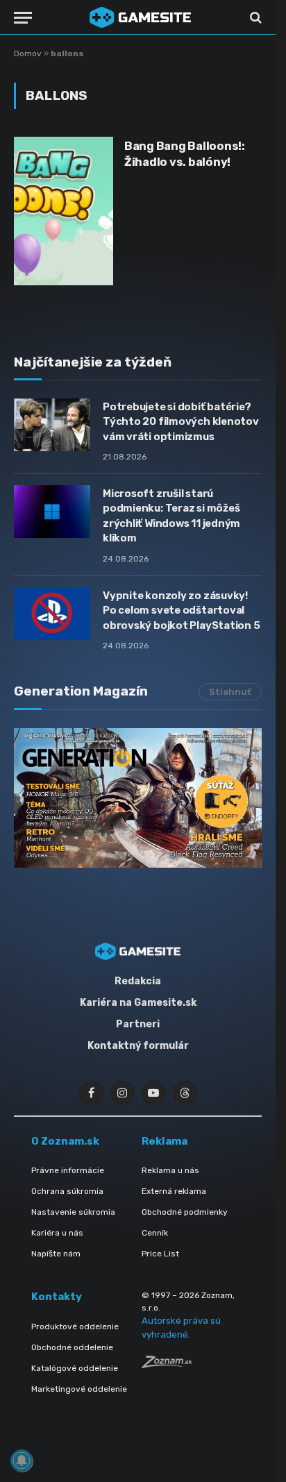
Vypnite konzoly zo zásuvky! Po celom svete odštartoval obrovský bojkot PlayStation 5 (181, 610)
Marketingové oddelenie (79, 1389)
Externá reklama (174, 1191)
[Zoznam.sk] (167, 1364)
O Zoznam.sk (65, 1141)
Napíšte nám (56, 1253)
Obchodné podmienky (185, 1212)
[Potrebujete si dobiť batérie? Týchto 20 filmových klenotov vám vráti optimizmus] (52, 424)
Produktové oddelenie (75, 1326)
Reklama (164, 1141)
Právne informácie (67, 1170)
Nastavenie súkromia (73, 1212)
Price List (160, 1253)
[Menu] (23, 17)
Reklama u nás (170, 1170)
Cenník (155, 1233)
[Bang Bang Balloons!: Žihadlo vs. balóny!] (63, 211)
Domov (28, 53)
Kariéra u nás (57, 1233)
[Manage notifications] (21, 1460)
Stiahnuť (230, 692)
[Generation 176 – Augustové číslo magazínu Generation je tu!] (138, 798)
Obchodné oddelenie (72, 1347)
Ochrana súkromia (67, 1191)
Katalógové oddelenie (74, 1368)
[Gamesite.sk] (140, 17)
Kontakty (56, 1296)
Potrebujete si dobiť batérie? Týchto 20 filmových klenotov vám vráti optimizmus (181, 422)
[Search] (254, 17)
